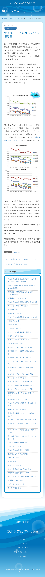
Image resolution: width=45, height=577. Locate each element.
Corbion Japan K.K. (24, 569)
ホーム (22, 539)
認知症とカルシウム (15, 325)
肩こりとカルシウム (15, 336)
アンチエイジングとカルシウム (19, 357)
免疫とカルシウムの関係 (17, 409)
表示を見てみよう (14, 488)
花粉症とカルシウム (15, 328)
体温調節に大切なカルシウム (19, 298)
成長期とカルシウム (15, 480)
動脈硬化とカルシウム (16, 313)
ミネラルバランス (14, 446)
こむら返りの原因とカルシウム (19, 469)
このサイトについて (22, 543)
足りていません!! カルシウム (18, 340)
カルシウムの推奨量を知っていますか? (22, 317)
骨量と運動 (12, 461)
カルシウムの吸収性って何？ (19, 450)
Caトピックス (10, 28)
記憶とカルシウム (14, 458)
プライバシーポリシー (22, 552)
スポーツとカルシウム (16, 484)
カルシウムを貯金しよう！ (18, 378)
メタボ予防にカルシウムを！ (19, 399)
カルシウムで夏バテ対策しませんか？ (22, 420)
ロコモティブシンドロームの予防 (20, 374)
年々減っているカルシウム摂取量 (20, 347)
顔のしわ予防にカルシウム (17, 264)
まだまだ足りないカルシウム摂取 (20, 389)
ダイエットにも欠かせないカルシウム (22, 476)
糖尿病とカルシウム (15, 310)
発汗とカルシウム (14, 321)
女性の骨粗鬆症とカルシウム (19, 473)
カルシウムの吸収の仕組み (18, 306)
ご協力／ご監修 (22, 548)
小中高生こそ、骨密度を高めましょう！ (22, 259)
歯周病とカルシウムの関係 (18, 454)
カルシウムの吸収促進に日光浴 (19, 332)
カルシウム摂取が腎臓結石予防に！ (21, 385)
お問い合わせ (22, 556)
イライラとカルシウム (16, 465)
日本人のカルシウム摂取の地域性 (20, 382)
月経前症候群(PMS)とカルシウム (20, 443)
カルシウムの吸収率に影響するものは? (22, 302)
